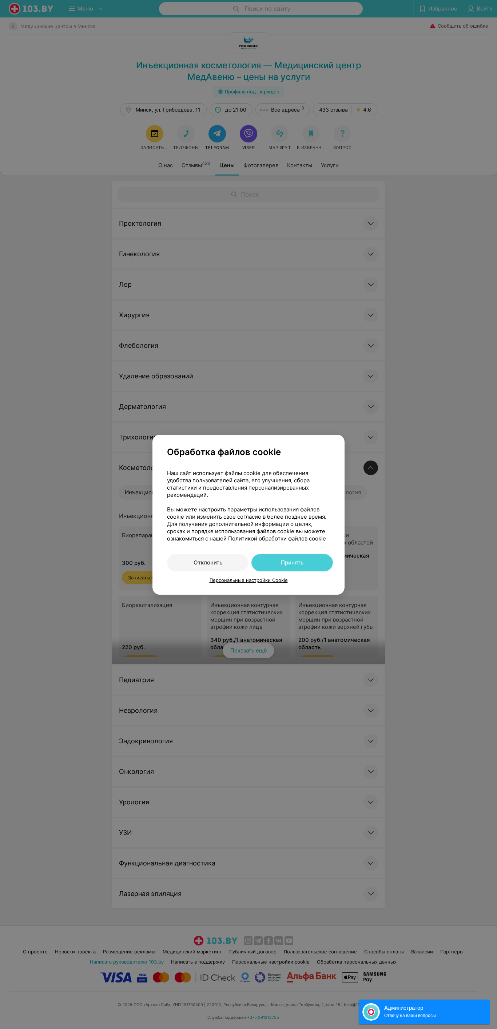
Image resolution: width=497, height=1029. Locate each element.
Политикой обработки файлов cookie (277, 538)
